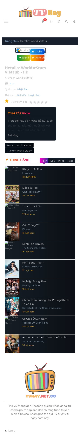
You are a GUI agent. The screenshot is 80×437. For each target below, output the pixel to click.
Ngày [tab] (44, 161)
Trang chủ (11, 40)
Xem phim (39, 57)
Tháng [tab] (61, 161)
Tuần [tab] (52, 161)
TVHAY (40, 13)
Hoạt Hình (34, 95)
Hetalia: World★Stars (19, 145)
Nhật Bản (22, 89)
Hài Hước (21, 95)
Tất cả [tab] (70, 161)
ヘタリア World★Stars (19, 151)
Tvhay (11, 430)
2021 (11, 83)
